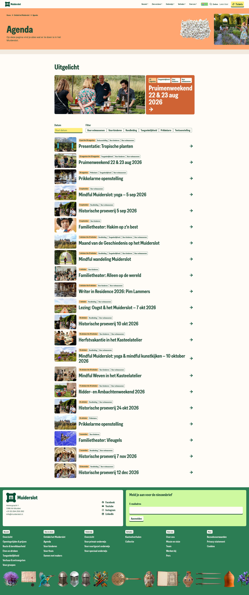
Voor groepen (9, 565)
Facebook (110, 502)
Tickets (239, 4)
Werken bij (171, 551)
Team (168, 546)
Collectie (129, 541)
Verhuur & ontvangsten (14, 560)
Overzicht (7, 537)
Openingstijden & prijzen (15, 541)
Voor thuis (48, 551)
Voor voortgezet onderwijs (97, 546)
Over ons (170, 537)
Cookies (211, 546)
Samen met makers (53, 555)
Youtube (109, 506)
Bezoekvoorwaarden (217, 537)
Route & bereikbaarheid (14, 546)
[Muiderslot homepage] (13, 4)
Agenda (47, 541)
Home (9, 15)
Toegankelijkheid (11, 555)
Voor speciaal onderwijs (95, 551)
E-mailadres (135, 503)
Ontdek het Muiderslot (21, 15)
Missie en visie (173, 541)
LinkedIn (109, 514)
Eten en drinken (10, 551)
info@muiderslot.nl (14, 514)
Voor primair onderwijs (95, 541)
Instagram (110, 510)
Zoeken (215, 4)
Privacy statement (216, 541)
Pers (168, 555)
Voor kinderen (50, 546)
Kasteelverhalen (133, 537)
